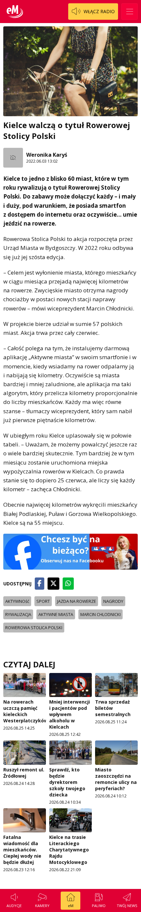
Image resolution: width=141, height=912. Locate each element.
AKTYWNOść (17, 601)
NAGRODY (113, 601)
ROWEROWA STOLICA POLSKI (33, 627)
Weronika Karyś (46, 154)
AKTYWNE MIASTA (55, 614)
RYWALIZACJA (18, 614)
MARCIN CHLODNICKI (100, 614)
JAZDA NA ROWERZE (76, 601)
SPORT (43, 601)
